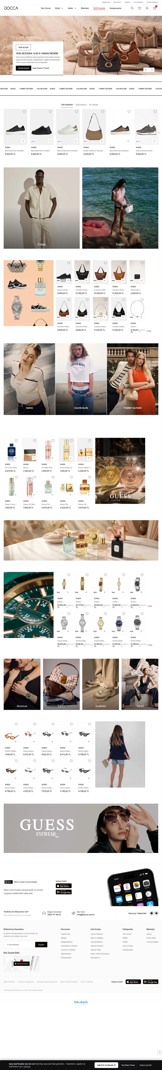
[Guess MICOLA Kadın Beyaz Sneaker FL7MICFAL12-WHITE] (146, 127)
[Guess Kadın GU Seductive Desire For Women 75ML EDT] (85, 450)
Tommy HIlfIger (14, 89)
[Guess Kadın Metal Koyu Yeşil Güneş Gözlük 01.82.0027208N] (66, 733)
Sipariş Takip (96, 950)
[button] (46, 8)
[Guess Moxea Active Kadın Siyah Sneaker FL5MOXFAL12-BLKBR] (120, 127)
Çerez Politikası (87, 982)
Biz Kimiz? (117, 2)
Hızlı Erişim (96, 929)
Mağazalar (106, 2)
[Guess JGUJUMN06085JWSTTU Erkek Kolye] (137, 309)
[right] (158, 133)
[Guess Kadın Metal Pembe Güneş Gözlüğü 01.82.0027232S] (30, 733)
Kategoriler (128, 929)
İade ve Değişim (97, 938)
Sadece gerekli (146, 1065)
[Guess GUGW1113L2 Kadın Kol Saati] (82, 584)
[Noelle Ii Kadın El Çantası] (68, 127)
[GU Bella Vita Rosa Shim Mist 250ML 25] (48, 450)
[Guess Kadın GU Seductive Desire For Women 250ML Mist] (66, 450)
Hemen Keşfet (23, 68)
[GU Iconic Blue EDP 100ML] (11, 450)
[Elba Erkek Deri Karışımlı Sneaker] (94, 127)
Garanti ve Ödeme (68, 950)
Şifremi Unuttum (97, 946)
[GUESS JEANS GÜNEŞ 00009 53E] (11, 733)
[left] (3, 133)
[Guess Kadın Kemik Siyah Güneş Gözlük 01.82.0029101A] (85, 733)
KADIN (125, 942)
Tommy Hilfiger (152, 942)
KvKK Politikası (9, 982)
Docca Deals (128, 946)
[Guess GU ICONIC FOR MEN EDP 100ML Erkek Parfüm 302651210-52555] (85, 487)
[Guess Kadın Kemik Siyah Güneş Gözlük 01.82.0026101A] (48, 733)
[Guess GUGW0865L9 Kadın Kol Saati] (100, 584)
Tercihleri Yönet (128, 1065)
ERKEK (125, 938)
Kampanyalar (66, 958)
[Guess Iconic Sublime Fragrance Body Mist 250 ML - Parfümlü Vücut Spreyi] (11, 487)
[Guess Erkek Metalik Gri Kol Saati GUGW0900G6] (64, 623)
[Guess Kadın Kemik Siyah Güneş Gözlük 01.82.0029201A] (85, 770)
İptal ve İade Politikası (69, 982)
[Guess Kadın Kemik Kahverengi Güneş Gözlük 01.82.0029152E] (11, 770)
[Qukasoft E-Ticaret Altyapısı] (81, 1002)
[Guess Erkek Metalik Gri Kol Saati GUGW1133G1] (137, 623)
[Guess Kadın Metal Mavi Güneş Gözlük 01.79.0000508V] (30, 770)
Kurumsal (65, 929)
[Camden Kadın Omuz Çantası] (64, 309)
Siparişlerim (95, 958)
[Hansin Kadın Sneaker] (64, 272)
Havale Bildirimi (97, 942)
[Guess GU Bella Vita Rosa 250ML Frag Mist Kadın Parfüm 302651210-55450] (30, 487)
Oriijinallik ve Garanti (69, 946)
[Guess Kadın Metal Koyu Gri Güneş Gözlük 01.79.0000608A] (66, 770)
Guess (40, 89)
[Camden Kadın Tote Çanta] (82, 272)
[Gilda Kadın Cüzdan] (137, 272)
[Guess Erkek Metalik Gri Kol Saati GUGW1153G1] (119, 623)
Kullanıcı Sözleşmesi (26, 982)
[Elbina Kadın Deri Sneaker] (42, 127)
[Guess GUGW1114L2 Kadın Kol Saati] (64, 584)
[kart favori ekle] (24, 112)
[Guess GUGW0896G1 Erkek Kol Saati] (137, 584)
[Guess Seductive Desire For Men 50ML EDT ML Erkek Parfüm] (30, 450)
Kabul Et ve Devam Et (106, 1065)
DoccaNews (138, 2)
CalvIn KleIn (30, 89)
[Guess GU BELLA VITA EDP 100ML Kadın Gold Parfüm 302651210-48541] (66, 487)
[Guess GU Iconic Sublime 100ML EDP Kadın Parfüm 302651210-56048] (48, 487)
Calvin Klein (151, 938)
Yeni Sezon (127, 934)
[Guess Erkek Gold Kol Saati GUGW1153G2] (100, 623)
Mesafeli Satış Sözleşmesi (47, 982)
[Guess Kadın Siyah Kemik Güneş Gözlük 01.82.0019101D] (48, 770)
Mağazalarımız (67, 942)
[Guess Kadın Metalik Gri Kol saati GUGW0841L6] (82, 623)
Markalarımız (66, 954)
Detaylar (27, 1066)
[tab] (67, 105)
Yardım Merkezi (152, 2)
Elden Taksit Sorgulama (100, 954)
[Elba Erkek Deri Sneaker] (15, 127)
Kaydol (41, 944)
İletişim (127, 2)
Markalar (151, 929)
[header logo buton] (11, 8)
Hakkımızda (65, 934)
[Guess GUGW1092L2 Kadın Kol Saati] (119, 584)
